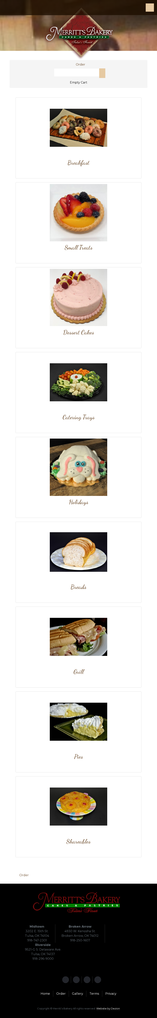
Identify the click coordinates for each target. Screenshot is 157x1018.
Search (102, 73)
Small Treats (78, 247)
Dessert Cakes (78, 332)
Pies (78, 756)
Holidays (78, 502)
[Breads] (78, 552)
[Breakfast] (78, 127)
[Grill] (78, 636)
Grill (79, 671)
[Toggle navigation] (150, 7)
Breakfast (78, 162)
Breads (78, 587)
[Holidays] (78, 467)
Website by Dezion (108, 1008)
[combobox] (76, 72)
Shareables (78, 841)
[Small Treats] (78, 212)
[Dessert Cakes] (78, 297)
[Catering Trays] (78, 382)
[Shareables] (78, 806)
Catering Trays (79, 417)
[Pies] (78, 721)
